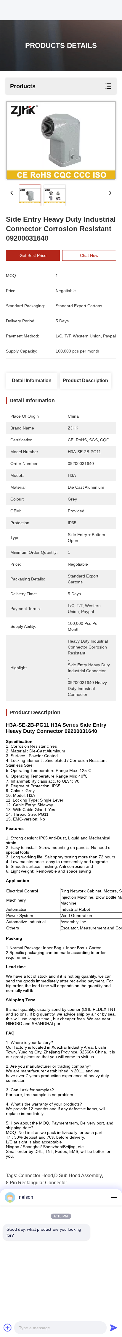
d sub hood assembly (78, 1175)
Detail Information (32, 380)
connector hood (35, 1175)
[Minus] (113, 1197)
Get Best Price (33, 255)
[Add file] (8, 1327)
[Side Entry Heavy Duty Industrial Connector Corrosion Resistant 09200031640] (61, 140)
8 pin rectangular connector (36, 1182)
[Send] (113, 1327)
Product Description (85, 380)
